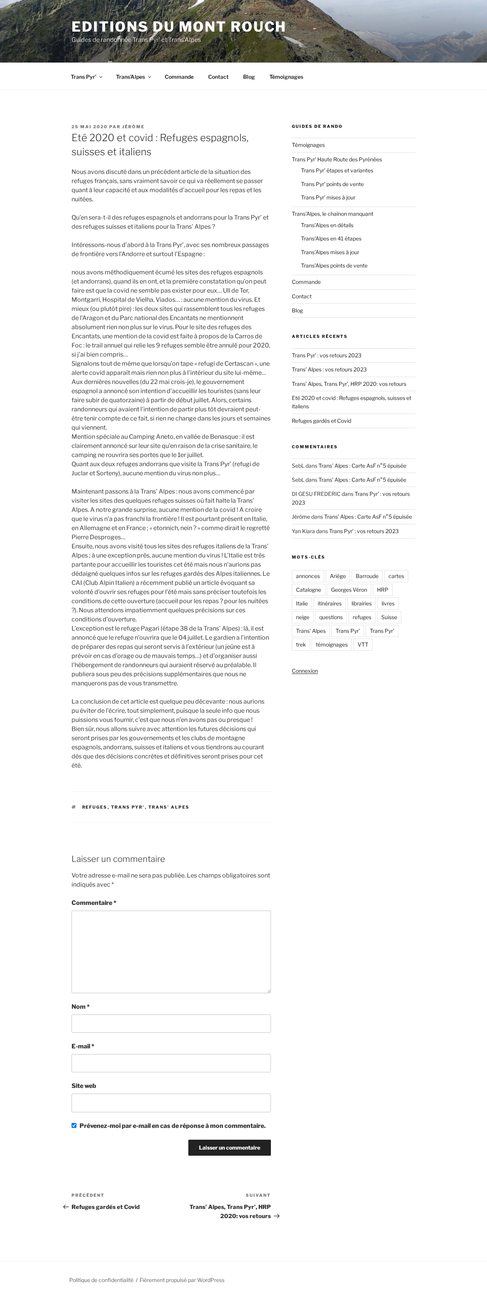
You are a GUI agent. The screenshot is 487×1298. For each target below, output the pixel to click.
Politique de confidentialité (101, 1280)
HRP (382, 589)
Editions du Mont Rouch (179, 26)
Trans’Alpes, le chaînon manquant (332, 213)
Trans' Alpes (169, 807)
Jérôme (133, 126)
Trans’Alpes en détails (327, 225)
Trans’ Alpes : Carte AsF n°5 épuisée (362, 465)
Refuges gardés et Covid (321, 420)
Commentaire (94, 902)
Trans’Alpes (130, 76)
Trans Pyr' (128, 807)
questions (331, 617)
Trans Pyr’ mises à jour (328, 197)
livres (388, 603)
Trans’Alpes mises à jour (330, 252)
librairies (362, 603)
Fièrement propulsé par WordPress (182, 1280)
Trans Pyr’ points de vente (332, 184)
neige (302, 617)
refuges (95, 807)
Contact (218, 76)
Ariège (338, 576)
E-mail (83, 1046)
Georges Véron (349, 589)
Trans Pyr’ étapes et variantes (337, 170)
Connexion (305, 670)
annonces (308, 576)
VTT (363, 644)
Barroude (367, 576)
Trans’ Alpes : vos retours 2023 (329, 369)
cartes (396, 576)
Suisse (389, 617)
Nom (81, 1006)
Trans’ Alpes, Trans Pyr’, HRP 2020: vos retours (349, 384)
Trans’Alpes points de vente (334, 265)
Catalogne (308, 589)
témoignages (332, 644)
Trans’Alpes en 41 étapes (331, 238)
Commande (179, 76)
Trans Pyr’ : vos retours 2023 (326, 355)
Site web (84, 1085)
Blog (249, 76)
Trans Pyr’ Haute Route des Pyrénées (337, 159)
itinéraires (330, 603)
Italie (302, 603)
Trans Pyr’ (83, 76)
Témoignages (286, 76)
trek (301, 644)
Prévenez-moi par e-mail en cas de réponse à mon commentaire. (173, 1125)
